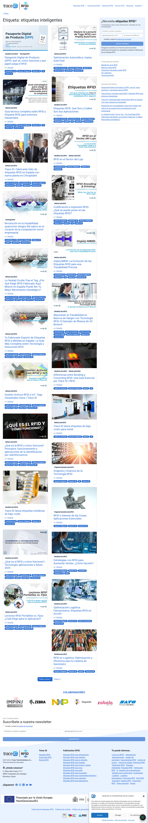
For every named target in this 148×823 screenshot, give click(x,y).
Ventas (132, 783)
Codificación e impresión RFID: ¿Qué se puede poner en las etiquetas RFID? (71, 210)
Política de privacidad (120, 820)
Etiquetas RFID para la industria (75, 760)
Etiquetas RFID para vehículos (74, 778)
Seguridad (116, 781)
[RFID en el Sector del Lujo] (74, 140)
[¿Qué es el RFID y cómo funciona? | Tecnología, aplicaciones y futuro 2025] (25, 542)
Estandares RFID (118, 765)
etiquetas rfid (36, 71)
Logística (115, 776)
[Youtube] (30, 785)
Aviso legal (131, 820)
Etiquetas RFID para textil (72, 770)
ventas (67, 573)
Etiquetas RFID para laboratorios (75, 781)
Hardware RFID (107, 6)
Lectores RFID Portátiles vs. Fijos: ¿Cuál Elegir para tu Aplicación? (24, 617)
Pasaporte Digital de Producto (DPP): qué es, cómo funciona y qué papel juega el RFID (25, 60)
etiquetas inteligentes (24, 71)
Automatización (118, 757)
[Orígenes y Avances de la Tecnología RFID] (74, 453)
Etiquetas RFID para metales (74, 763)
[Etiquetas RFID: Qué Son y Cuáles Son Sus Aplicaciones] (74, 89)
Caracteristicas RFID (128, 760)
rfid (43, 71)
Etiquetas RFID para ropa (72, 768)
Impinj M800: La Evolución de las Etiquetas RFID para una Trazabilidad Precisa (73, 264)
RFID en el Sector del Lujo (68, 159)
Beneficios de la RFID (11, 54)
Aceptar (100, 815)
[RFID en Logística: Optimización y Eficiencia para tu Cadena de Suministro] (74, 640)
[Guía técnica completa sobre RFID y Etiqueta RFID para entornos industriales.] (25, 92)
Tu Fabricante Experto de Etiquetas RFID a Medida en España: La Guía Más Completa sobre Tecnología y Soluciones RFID (25, 342)
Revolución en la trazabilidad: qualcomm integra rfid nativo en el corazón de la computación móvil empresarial (24, 228)
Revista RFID (120, 6)
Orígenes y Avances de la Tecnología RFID (68, 472)
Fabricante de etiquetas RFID (43, 809)
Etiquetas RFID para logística (74, 757)
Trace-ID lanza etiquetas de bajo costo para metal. (72, 428)
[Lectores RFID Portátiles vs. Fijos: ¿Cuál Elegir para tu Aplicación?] (25, 596)
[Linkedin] (23, 785)
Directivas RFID (139, 763)
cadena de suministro (11, 183)
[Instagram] (20, 785)
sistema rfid (8, 74)
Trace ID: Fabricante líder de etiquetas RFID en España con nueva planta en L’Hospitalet (22, 172)
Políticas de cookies (107, 820)
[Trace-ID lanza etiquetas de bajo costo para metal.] (74, 407)
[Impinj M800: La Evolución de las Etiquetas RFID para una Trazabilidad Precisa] (74, 241)
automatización (58, 332)
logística (18, 185)
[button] (144, 796)
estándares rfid (73, 220)
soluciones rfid (18, 127)
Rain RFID (140, 778)
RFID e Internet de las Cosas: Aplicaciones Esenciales (70, 517)
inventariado (58, 169)
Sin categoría (106, 73)
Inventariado (138, 773)
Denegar (118, 815)
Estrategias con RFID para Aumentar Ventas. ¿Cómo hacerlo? (74, 562)
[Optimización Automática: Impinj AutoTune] (74, 38)
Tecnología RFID (24, 54)
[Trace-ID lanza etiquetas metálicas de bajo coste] (25, 487)
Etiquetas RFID (78, 6)
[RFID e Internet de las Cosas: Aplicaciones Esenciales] (74, 498)
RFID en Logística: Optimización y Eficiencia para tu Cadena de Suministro (73, 661)
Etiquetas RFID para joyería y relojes (77, 765)
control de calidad (59, 334)
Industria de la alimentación (129, 770)
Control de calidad (125, 763)
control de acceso (85, 332)
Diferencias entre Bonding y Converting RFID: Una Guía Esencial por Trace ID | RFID (74, 378)
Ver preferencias (136, 815)
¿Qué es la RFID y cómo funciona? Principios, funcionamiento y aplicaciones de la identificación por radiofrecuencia (24, 450)
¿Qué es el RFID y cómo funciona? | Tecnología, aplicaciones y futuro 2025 (25, 565)
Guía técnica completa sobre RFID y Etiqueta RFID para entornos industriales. (25, 114)
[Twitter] (27, 785)
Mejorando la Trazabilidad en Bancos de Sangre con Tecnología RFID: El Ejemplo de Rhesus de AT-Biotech (73, 320)
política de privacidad (124, 39)
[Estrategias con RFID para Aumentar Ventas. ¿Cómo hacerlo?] (74, 542)
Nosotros (129, 6)
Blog (6, 14)
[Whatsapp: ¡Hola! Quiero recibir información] (143, 817)
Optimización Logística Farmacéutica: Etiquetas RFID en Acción (72, 610)
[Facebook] (16, 785)
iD (117, 770)
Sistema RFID (126, 781)
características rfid (10, 71)
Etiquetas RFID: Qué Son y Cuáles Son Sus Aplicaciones (73, 110)
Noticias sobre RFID (11, 108)
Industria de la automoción (122, 773)
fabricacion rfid (9, 185)
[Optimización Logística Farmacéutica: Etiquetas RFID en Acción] (74, 590)
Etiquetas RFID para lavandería (75, 773)
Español (138, 6)
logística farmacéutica (85, 621)
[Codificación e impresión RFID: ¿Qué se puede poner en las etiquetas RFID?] (74, 188)
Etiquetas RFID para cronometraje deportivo (79, 776)
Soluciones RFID (93, 6)
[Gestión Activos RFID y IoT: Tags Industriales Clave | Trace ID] (25, 375)
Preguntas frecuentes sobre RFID (64, 467)
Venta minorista (123, 783)
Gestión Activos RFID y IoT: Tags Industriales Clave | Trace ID (23, 396)
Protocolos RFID (129, 778)
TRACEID (10, 67)
